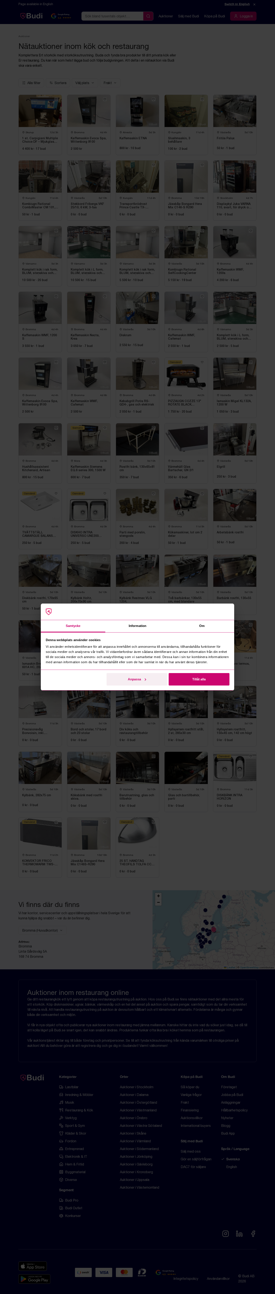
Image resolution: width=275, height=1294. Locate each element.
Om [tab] (202, 626)
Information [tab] (137, 626)
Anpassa (134, 679)
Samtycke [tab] (73, 626)
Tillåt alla (199, 679)
